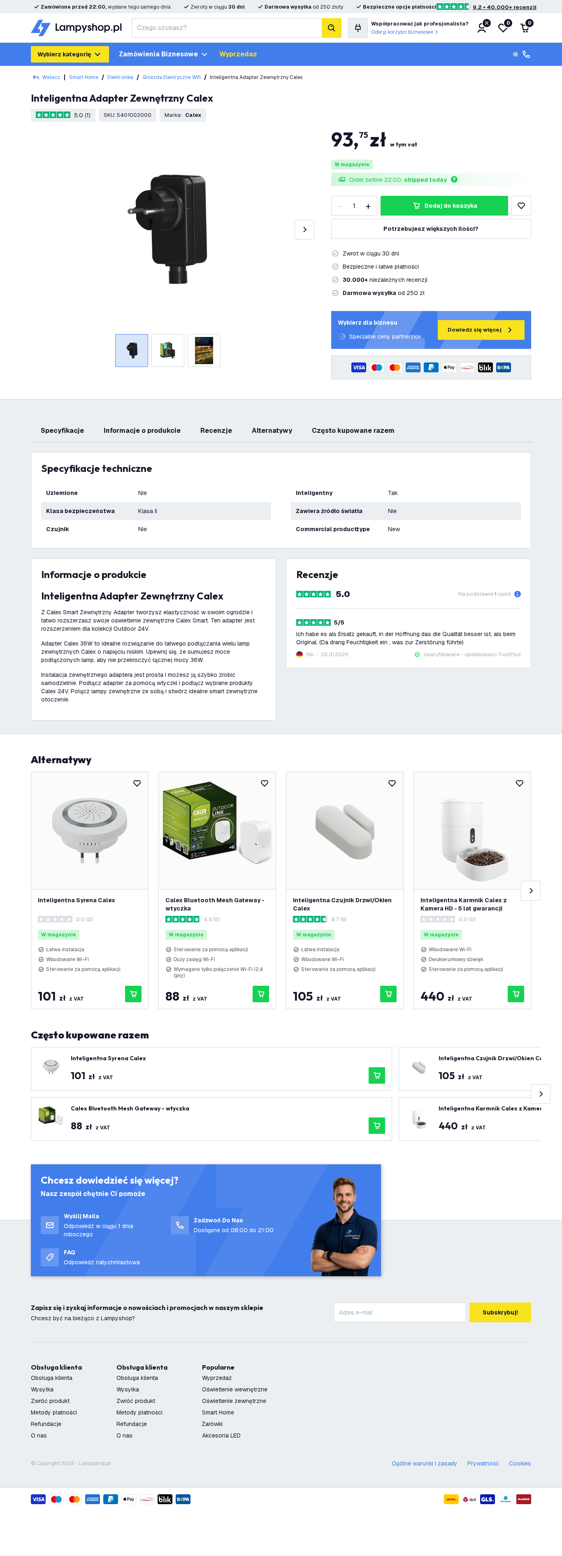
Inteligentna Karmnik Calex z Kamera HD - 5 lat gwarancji (463, 904)
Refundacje (46, 1424)
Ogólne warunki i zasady (424, 1463)
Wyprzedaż (217, 1378)
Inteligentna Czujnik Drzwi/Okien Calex (342, 904)
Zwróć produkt (50, 1401)
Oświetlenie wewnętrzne (234, 1389)
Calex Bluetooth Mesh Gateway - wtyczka (215, 904)
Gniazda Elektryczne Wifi (171, 77)
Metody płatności (54, 1412)
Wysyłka (42, 1389)
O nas (39, 1435)
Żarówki (212, 1424)
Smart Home (83, 77)
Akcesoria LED (221, 1435)
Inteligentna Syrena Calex (76, 900)
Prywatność (483, 1463)
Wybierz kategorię (64, 54)
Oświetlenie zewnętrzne (234, 1401)
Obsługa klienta (51, 1378)
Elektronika (120, 77)
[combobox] (227, 28)
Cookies (520, 1463)
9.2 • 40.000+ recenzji (504, 7)
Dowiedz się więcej (475, 329)
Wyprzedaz (238, 54)
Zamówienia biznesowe (158, 54)
